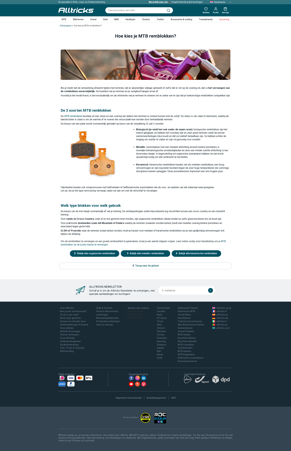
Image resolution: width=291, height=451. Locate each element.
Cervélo (161, 311)
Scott (159, 357)
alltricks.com (223, 328)
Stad (105, 19)
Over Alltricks (67, 308)
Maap (160, 354)
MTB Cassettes (186, 344)
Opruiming (224, 19)
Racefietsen (184, 318)
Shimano (161, 344)
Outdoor (146, 19)
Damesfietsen (185, 328)
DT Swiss (162, 318)
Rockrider (162, 338)
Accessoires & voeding (181, 19)
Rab (159, 351)
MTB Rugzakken (186, 354)
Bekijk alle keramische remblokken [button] (197, 253)
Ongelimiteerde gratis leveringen (176, 2)
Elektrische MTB (186, 311)
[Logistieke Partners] (208, 380)
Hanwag (161, 341)
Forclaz (160, 334)
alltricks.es (222, 314)
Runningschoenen (187, 361)
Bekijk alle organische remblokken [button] (95, 253)
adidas (160, 347)
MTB (64, 19)
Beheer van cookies (138, 308)
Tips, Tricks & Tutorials (72, 347)
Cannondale (163, 308)
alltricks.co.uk (223, 308)
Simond (161, 328)
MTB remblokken (73, 116)
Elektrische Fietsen (188, 308)
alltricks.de (222, 318)
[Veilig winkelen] (75, 381)
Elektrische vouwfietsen (190, 357)
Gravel (93, 19)
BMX (116, 19)
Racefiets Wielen (187, 338)
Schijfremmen (185, 347)
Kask (159, 314)
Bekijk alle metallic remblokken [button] (146, 253)
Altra (159, 324)
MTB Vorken (184, 334)
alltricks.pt (221, 324)
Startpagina (65, 25)
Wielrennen (78, 19)
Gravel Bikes (184, 314)
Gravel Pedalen (186, 331)
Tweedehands (206, 19)
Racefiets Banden (187, 341)
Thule (160, 321)
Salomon (161, 331)
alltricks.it (221, 321)
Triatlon (160, 19)
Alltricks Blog (67, 351)
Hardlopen (130, 19)
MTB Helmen (184, 351)
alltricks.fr (221, 311)
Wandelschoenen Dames (191, 324)
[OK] (210, 290)
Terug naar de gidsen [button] (147, 265)
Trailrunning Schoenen (190, 321)
